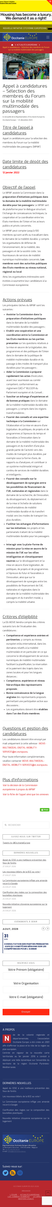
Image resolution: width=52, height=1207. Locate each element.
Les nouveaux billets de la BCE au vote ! (21, 872)
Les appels (37, 1197)
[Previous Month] (43, 928)
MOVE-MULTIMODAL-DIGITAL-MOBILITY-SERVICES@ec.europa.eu (24, 747)
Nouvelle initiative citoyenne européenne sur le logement (25, 906)
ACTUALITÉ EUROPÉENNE (30, 1195)
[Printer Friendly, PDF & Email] (44, 809)
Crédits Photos (26, 1190)
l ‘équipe (13, 1195)
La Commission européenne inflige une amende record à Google (25, 882)
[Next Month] (47, 928)
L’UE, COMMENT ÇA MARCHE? (19, 1197)
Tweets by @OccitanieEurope (16, 843)
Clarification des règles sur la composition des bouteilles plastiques (25, 894)
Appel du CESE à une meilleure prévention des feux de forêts (24, 861)
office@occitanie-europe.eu (17, 1151)
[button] (47, 37)
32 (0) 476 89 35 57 (12, 1149)
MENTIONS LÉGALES (26, 1199)
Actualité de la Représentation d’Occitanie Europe (23, 117)
